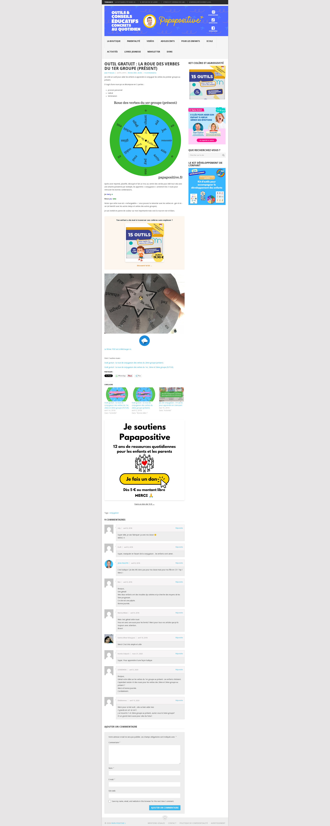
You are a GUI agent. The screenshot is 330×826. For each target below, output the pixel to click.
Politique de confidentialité (194, 823)
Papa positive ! (118, 823)
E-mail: (112, 779)
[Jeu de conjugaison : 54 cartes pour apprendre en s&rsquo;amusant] (171, 394)
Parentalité (133, 41)
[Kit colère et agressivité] (207, 102)
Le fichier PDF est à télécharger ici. (117, 349)
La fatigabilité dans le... (125, 2)
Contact (172, 823)
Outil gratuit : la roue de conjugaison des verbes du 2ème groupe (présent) (133, 363)
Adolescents (168, 41)
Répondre (179, 528)
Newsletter (153, 52)
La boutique (113, 41)
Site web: (112, 791)
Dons (169, 52)
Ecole (210, 41)
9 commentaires (150, 73)
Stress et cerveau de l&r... (174, 2)
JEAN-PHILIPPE (123, 563)
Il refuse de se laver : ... (150, 2)
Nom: (111, 768)
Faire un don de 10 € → (144, 504)
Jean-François (109, 73)
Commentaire (114, 742)
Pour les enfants (190, 41)
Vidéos (150, 41)
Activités (112, 52)
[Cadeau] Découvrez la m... (200, 2)
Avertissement (218, 823)
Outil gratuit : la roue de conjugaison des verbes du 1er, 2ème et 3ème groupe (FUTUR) (138, 367)
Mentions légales (156, 823)
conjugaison (114, 513)
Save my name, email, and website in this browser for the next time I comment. (143, 801)
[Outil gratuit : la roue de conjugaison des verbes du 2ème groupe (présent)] (144, 394)
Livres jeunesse (132, 52)
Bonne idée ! (132, 73)
